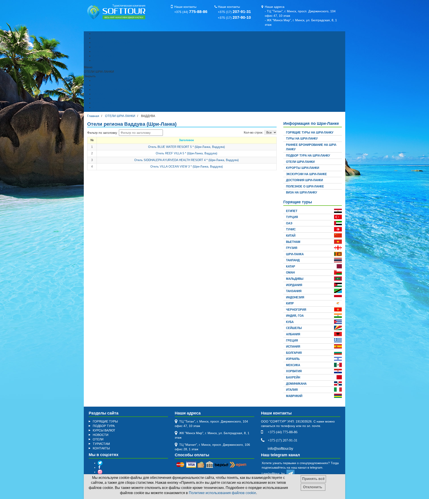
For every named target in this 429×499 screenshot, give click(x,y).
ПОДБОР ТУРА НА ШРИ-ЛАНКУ (308, 155)
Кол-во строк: (253, 132)
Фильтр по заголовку (102, 132)
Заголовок (186, 140)
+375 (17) (234, 12)
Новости (99, 51)
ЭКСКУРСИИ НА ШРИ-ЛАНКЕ (306, 174)
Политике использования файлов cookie (222, 493)
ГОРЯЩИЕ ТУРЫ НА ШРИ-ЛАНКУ (309, 132)
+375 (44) (190, 12)
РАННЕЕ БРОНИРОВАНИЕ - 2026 (117, 42)
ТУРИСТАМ (101, 444)
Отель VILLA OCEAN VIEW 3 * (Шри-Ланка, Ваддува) (186, 166)
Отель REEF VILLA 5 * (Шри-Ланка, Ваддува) (186, 153)
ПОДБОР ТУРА (104, 38)
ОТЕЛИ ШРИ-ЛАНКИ (300, 162)
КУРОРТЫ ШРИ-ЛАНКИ (302, 168)
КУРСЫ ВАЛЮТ (104, 56)
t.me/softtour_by (274, 473)
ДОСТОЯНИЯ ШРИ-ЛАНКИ (304, 180)
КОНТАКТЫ (101, 60)
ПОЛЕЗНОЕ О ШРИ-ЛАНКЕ (305, 186)
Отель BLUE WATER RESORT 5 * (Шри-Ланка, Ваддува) (186, 147)
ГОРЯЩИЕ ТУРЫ (105, 33)
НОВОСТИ (100, 435)
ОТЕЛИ (98, 439)
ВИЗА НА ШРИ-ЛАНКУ (301, 192)
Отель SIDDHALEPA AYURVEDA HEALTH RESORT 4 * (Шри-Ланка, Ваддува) (186, 160)
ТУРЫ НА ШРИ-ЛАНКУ (302, 138)
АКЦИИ (98, 47)
